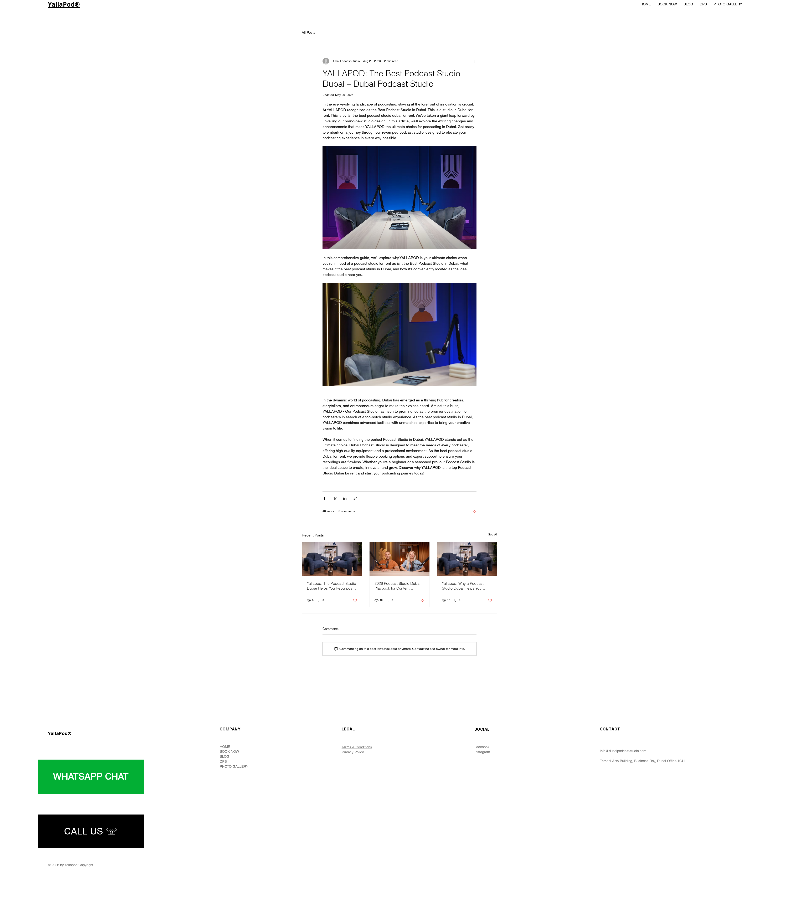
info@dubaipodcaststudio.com (623, 751)
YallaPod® (64, 4)
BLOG (224, 756)
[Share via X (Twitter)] (335, 498)
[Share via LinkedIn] (345, 498)
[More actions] (473, 61)
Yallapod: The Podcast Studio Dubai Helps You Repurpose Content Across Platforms (331, 586)
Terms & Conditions (357, 747)
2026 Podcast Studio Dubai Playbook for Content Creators (397, 586)
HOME (225, 747)
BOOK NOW (229, 751)
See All (492, 534)
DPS (223, 761)
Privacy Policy (353, 752)
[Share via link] (355, 498)
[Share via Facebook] (324, 498)
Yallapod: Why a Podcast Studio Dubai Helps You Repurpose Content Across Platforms (464, 586)
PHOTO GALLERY (234, 766)
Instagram (482, 752)
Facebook (481, 747)
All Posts (308, 32)
